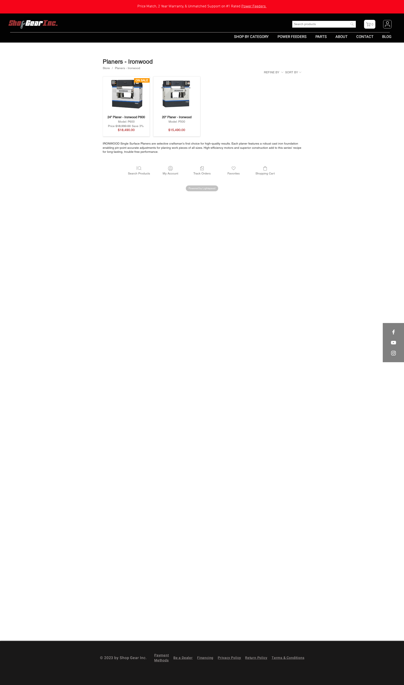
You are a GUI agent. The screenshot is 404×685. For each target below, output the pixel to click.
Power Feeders (254, 6)
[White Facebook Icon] (393, 332)
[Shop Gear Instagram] (393, 353)
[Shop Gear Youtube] (393, 342)
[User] (387, 24)
